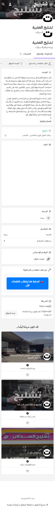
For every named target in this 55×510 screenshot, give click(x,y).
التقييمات (25, 53)
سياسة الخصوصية (28, 498)
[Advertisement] (27, 175)
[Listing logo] (48, 19)
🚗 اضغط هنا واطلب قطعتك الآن (27, 283)
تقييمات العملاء (45, 121)
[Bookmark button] (27, 375)
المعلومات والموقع (44, 53)
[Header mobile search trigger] (3, 4)
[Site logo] (40, 4)
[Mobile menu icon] (51, 4)
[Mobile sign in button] (10, 4)
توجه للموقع (10, 313)
